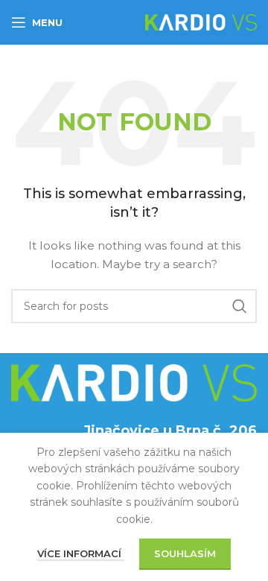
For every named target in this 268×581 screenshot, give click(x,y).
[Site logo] (201, 21)
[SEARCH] (240, 306)
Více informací (80, 553)
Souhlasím (185, 553)
